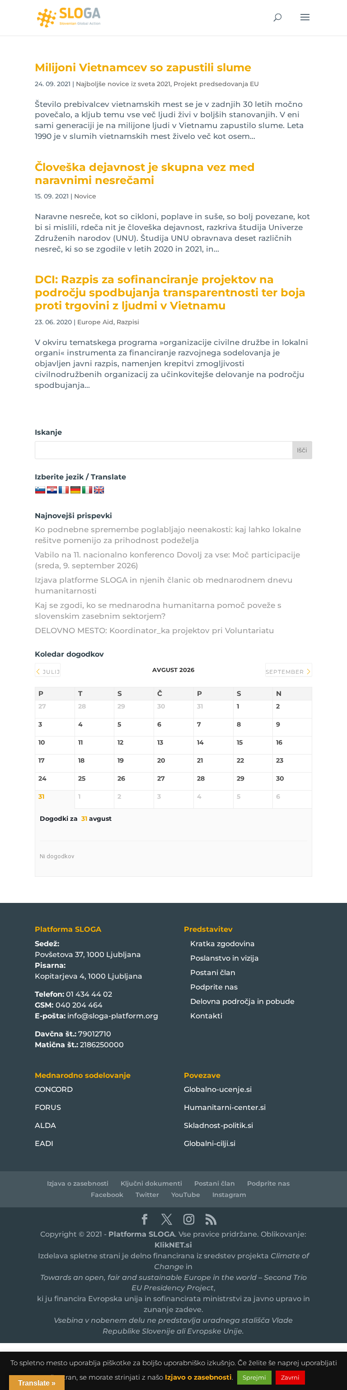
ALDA (45, 1125)
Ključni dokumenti (151, 1183)
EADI (44, 1143)
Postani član (212, 972)
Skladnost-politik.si (218, 1125)
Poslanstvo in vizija (224, 958)
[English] (99, 490)
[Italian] (87, 490)
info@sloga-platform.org (112, 1016)
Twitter (147, 1195)
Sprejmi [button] (254, 1377)
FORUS (48, 1107)
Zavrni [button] (290, 1377)
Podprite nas (214, 987)
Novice (85, 196)
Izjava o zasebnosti (77, 1183)
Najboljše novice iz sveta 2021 (123, 84)
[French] (63, 490)
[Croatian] (52, 490)
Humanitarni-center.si (225, 1107)
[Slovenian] (40, 490)
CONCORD (54, 1089)
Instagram (229, 1195)
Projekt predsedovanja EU (216, 84)
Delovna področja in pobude (242, 1001)
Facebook (107, 1195)
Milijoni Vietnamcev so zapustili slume (143, 67)
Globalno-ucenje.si (218, 1089)
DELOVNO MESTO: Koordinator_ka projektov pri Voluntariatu (154, 630)
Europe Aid (95, 322)
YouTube (185, 1195)
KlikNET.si (173, 1245)
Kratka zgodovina (222, 943)
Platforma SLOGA (141, 1234)
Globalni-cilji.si (209, 1143)
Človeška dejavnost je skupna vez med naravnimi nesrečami (145, 174)
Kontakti (206, 1016)
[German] (75, 490)
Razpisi (128, 322)
